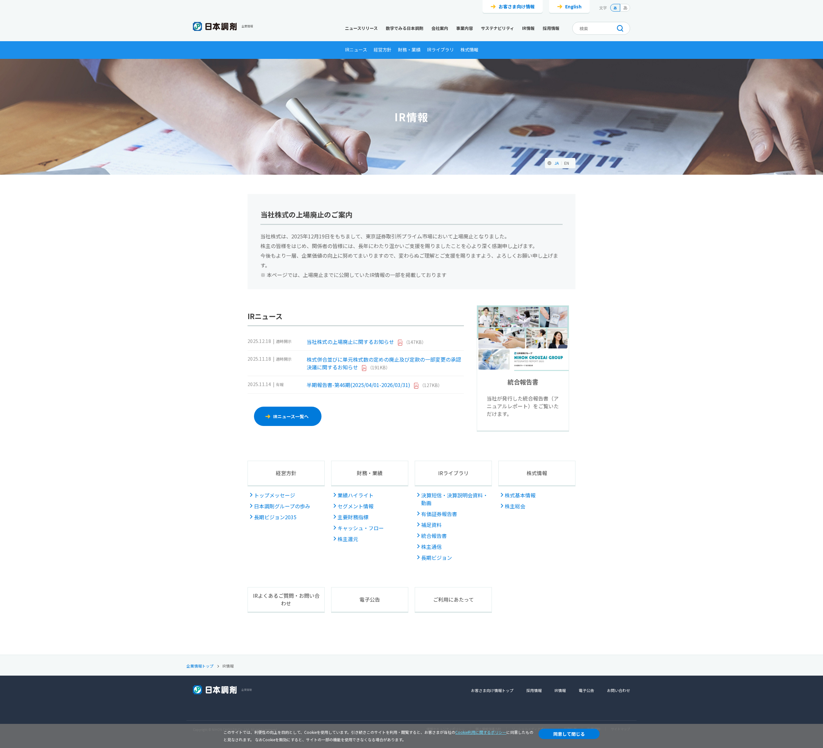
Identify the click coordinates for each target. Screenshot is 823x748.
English (573, 6)
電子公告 (369, 599)
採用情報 (551, 28)
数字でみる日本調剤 (404, 28)
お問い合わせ (618, 690)
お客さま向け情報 (517, 6)
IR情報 (528, 28)
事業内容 (464, 28)
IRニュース (356, 49)
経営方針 (383, 49)
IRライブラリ (440, 49)
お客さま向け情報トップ (492, 690)
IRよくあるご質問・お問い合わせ (286, 599)
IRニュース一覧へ (291, 416)
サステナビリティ (497, 28)
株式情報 (469, 49)
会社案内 (439, 28)
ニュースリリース (361, 28)
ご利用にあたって (453, 599)
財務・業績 (409, 49)
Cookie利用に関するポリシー (480, 732)
